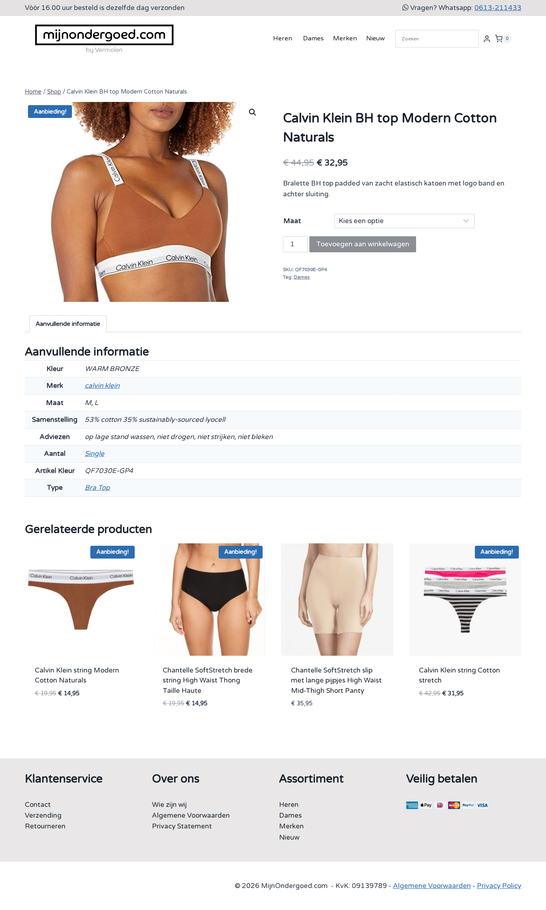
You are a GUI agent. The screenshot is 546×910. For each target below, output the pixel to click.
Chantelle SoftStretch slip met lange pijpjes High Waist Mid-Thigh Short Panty (336, 680)
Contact (38, 804)
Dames (313, 38)
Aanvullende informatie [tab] (68, 323)
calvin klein (102, 385)
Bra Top (97, 487)
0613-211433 (497, 8)
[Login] (487, 38)
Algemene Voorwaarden (191, 815)
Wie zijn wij (169, 804)
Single (94, 453)
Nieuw (375, 38)
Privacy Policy (499, 886)
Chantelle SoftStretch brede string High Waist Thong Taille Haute (208, 680)
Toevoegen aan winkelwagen (362, 244)
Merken (345, 38)
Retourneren (45, 826)
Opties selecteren (67, 717)
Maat (292, 221)
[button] (252, 112)
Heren (282, 38)
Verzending (43, 815)
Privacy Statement (182, 826)
